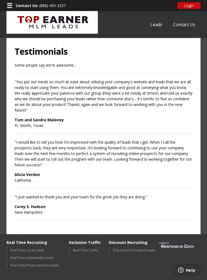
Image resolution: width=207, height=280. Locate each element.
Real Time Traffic (85, 250)
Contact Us (184, 24)
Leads (156, 24)
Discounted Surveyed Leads (134, 250)
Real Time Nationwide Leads (32, 257)
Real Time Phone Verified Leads (34, 265)
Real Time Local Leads (27, 250)
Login (189, 5)
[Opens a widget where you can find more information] (187, 270)
